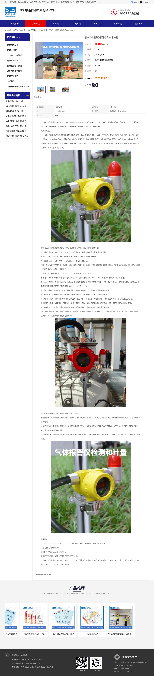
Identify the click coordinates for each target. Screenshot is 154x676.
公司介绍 (77, 24)
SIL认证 (10, 81)
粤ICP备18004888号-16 (36, 659)
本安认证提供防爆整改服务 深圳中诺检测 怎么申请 (17, 121)
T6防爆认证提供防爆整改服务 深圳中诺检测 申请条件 (17, 116)
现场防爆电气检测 (14, 71)
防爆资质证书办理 (14, 66)
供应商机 (36, 24)
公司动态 (97, 24)
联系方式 (138, 24)
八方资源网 (25, 667)
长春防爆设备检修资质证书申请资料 (17, 101)
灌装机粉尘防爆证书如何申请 (24, 634)
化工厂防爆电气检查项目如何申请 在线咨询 (17, 126)
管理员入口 (41, 667)
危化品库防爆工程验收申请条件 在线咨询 (84, 634)
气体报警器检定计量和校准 (37, 30)
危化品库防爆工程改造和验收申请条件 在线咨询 (115, 634)
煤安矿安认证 (12, 61)
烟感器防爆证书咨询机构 (15, 111)
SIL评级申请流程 (53, 634)
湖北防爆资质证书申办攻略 (16, 106)
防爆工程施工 (12, 76)
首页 (15, 30)
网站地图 (49, 667)
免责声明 (33, 667)
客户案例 (118, 24)
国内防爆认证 (12, 45)
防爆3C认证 (12, 50)
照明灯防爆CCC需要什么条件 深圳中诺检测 (17, 136)
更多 (27, 95)
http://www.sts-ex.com (43, 575)
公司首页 (15, 24)
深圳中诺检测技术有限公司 (21, 664)
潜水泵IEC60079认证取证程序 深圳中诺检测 (17, 131)
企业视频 (56, 24)
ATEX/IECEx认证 (14, 55)
